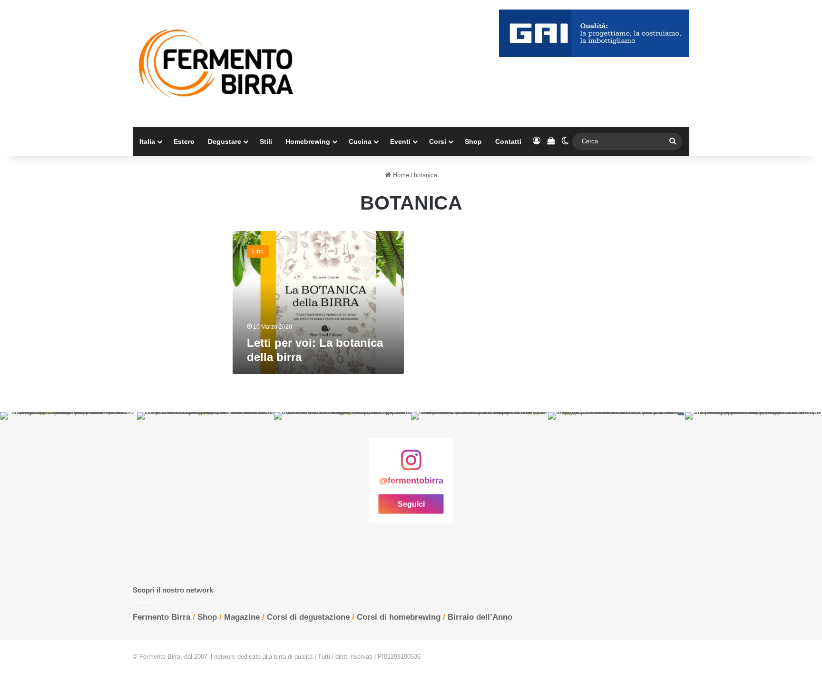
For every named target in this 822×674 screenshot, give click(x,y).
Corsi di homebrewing (398, 617)
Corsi (437, 141)
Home (400, 175)
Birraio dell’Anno (480, 617)
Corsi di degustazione (308, 617)
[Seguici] (411, 465)
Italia (147, 141)
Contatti (508, 141)
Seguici (411, 504)
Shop (473, 141)
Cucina (360, 141)
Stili (266, 141)
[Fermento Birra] (217, 63)
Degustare (224, 141)
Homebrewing (307, 141)
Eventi (400, 141)
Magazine (242, 617)
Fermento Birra (161, 617)
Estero (184, 141)
